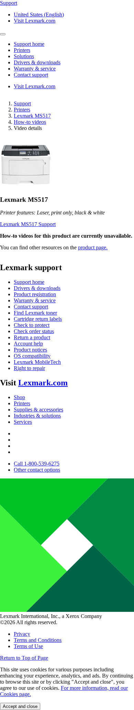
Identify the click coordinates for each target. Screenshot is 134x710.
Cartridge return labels (38, 319)
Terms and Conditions (38, 640)
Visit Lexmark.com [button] (34, 21)
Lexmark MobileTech (37, 362)
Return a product (32, 337)
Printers (22, 110)
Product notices (30, 350)
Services (23, 422)
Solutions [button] (24, 56)
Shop (19, 397)
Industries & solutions (37, 416)
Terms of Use (28, 646)
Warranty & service (35, 300)
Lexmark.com (43, 382)
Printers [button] (22, 50)
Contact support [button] (31, 75)
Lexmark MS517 (32, 116)
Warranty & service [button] (35, 68)
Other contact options (37, 470)
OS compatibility (32, 356)
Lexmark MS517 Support (28, 224)
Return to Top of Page (24, 658)
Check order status (34, 331)
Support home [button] (29, 44)
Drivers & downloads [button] (37, 62)
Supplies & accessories (38, 409)
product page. (93, 247)
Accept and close (20, 706)
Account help (28, 343)
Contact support (31, 307)
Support (22, 103)
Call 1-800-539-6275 (36, 463)
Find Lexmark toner (35, 313)
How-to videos (30, 122)
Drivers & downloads (37, 288)
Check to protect (31, 325)
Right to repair (29, 368)
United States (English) (39, 14)
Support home (29, 282)
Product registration (35, 294)
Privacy (22, 634)
